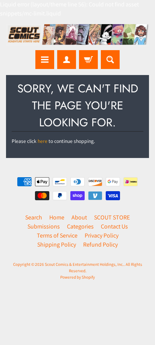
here (42, 141)
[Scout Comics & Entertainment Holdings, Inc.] (77, 35)
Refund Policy (100, 244)
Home (56, 217)
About (79, 217)
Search (33, 217)
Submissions (43, 226)
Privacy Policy (102, 235)
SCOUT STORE (112, 217)
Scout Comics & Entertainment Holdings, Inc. (84, 264)
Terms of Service (57, 235)
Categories (80, 226)
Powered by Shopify (77, 277)
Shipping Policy (56, 244)
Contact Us (114, 226)
